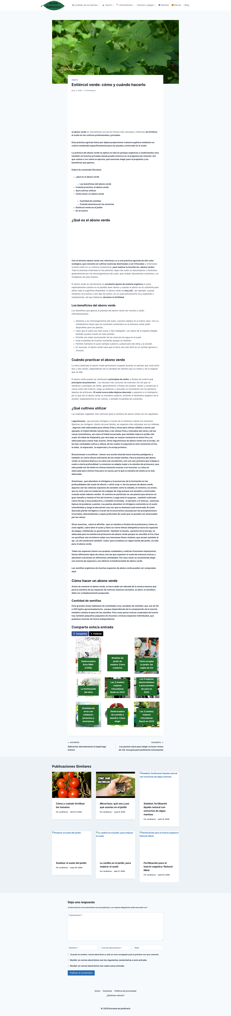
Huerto (75, 80)
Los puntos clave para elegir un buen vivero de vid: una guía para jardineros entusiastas (141, 746)
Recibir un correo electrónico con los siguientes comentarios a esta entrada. (108, 960)
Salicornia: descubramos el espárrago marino (87, 746)
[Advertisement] (115, 112)
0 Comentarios (90, 90)
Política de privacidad (125, 991)
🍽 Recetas (163, 5)
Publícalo (97, 634)
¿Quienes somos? (115, 995)
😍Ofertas (176, 5)
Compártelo (81, 634)
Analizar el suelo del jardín (71, 863)
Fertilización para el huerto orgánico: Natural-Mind (158, 867)
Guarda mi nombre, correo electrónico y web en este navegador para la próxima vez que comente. (114, 954)
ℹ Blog (186, 5)
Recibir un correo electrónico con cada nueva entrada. (97, 966)
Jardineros (63, 812)
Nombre (74, 948)
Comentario (75, 915)
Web (137, 948)
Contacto (107, 991)
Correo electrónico (112, 948)
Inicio (97, 991)
